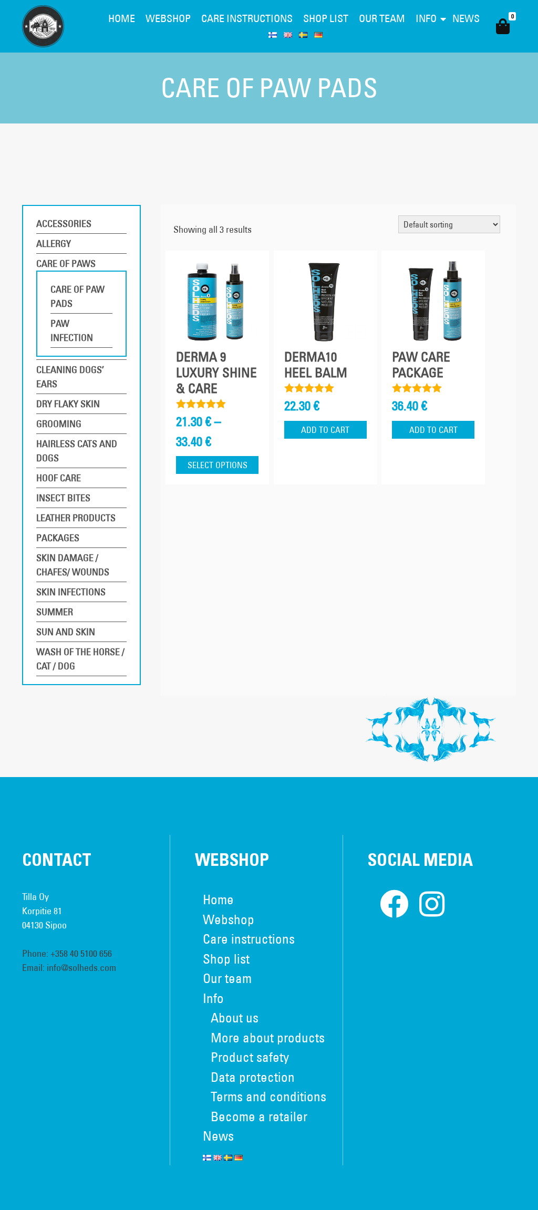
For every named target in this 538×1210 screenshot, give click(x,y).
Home (121, 18)
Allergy (53, 243)
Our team (382, 18)
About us (234, 1017)
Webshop (168, 18)
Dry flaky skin (68, 404)
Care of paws (66, 263)
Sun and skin (65, 632)
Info (426, 18)
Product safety (250, 1057)
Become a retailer (259, 1116)
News (466, 18)
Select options (217, 465)
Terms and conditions (268, 1096)
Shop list (325, 18)
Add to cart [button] (325, 430)
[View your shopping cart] (503, 26)
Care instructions (247, 18)
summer (54, 612)
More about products (268, 1037)
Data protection (253, 1077)
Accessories (63, 224)
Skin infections (71, 592)
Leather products (76, 518)
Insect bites (63, 498)
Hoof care (58, 478)
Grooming (58, 424)
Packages (57, 538)
